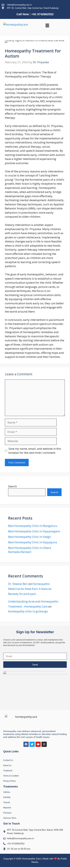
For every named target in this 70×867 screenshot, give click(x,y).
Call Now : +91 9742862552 (35, 14)
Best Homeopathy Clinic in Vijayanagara (34, 531)
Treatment (7, 770)
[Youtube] (38, 744)
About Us (7, 765)
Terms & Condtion (11, 776)
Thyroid (6, 802)
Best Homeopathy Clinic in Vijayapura (32, 542)
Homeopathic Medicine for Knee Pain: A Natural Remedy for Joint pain (29, 589)
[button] (47, 25)
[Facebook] (26, 744)
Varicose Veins (9, 818)
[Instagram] (44, 744)
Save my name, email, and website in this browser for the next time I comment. (34, 451)
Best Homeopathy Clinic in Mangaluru (32, 526)
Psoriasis (7, 813)
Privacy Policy (9, 781)
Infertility (7, 797)
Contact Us (8, 760)
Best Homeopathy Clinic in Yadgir (29, 537)
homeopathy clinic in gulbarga (28, 611)
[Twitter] (32, 744)
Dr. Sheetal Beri (18, 584)
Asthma (6, 792)
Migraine (7, 808)
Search (12, 486)
